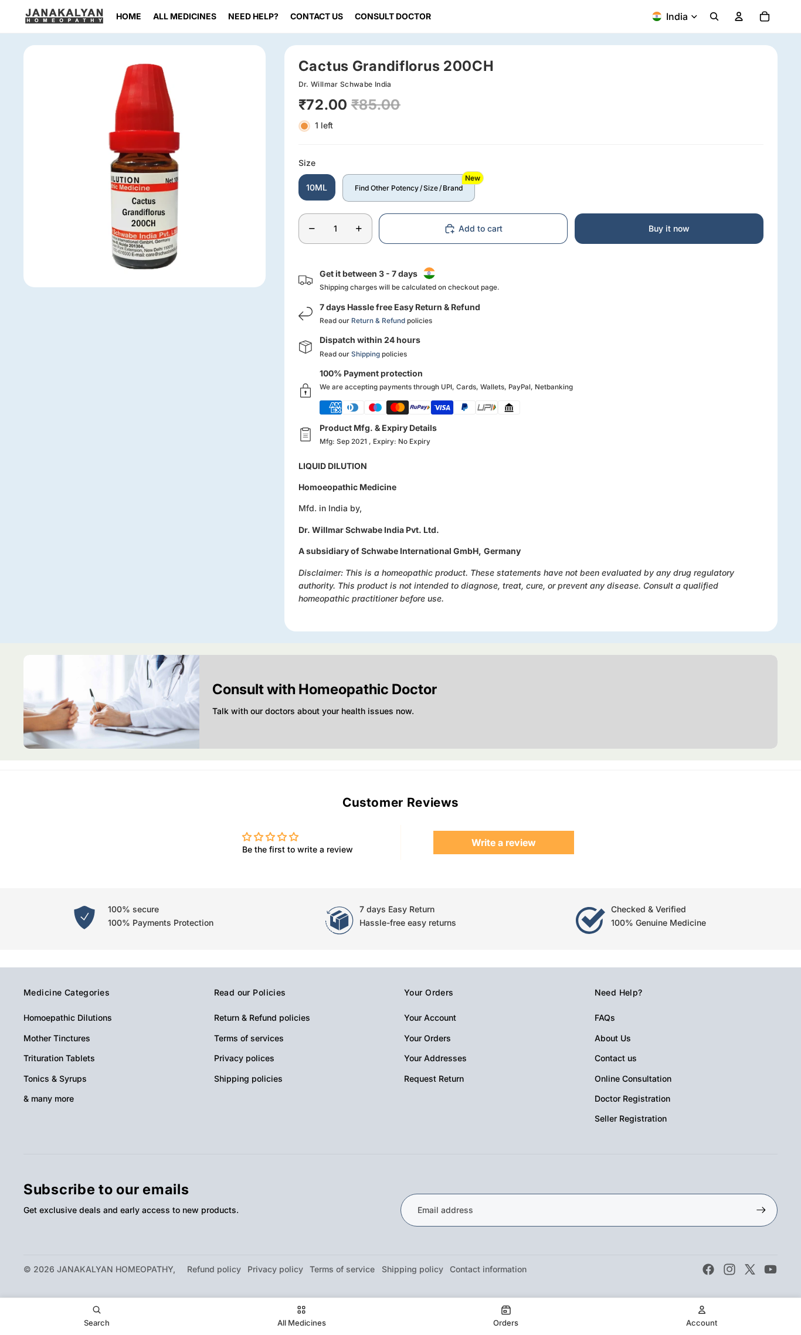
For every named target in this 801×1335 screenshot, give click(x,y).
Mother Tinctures (56, 1038)
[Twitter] (750, 1269)
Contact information (488, 1269)
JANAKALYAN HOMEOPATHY (115, 1269)
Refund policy (214, 1269)
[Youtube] (770, 1269)
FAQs (605, 1018)
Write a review (503, 842)
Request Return (434, 1078)
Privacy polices (244, 1058)
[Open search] (714, 16)
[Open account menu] (739, 16)
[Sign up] (761, 1210)
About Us (613, 1038)
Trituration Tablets (59, 1058)
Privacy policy (275, 1269)
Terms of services (249, 1038)
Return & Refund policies (262, 1018)
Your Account (430, 1018)
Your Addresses (435, 1058)
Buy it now (669, 228)
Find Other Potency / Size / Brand (409, 188)
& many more (48, 1098)
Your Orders (427, 1038)
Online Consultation (633, 1078)
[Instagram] (729, 1269)
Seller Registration (631, 1118)
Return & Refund (378, 321)
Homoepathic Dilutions (67, 1018)
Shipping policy (412, 1269)
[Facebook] (708, 1269)
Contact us (616, 1058)
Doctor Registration (632, 1098)
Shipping (365, 354)
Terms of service (342, 1269)
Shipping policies (248, 1078)
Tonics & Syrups (55, 1078)
